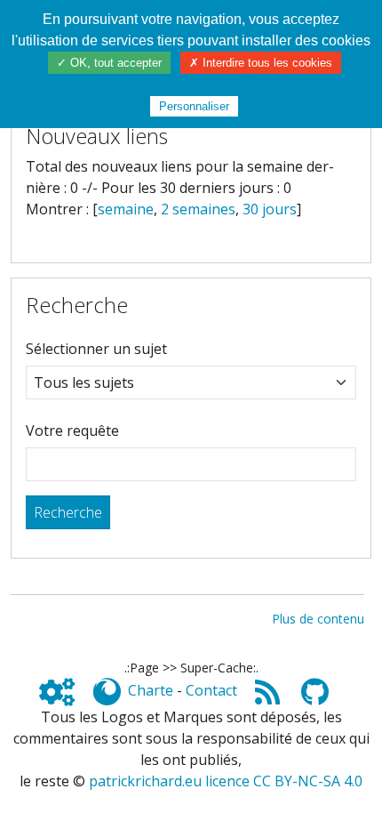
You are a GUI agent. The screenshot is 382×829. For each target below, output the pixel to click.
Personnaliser (194, 106)
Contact (211, 690)
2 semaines (198, 209)
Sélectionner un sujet (96, 348)
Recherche (68, 512)
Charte (150, 690)
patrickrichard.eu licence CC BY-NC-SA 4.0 (225, 781)
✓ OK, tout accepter (109, 62)
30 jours (270, 209)
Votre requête (72, 430)
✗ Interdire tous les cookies (260, 62)
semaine (126, 209)
